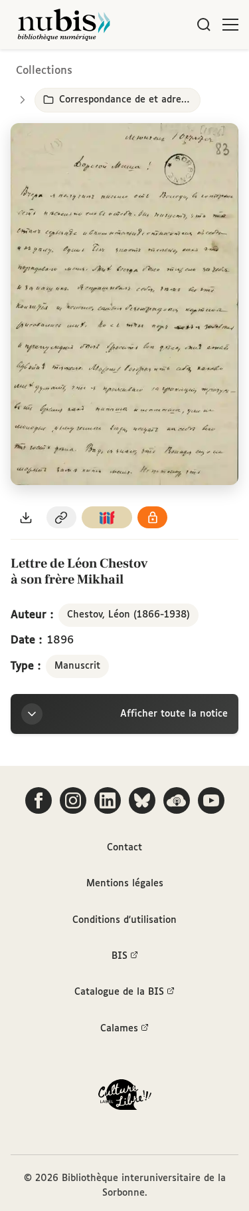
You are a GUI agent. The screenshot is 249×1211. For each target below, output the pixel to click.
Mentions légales (124, 883)
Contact (124, 847)
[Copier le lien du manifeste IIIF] (107, 517)
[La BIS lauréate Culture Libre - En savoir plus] (125, 1097)
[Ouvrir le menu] (230, 25)
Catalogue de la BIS (119, 992)
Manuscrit (77, 666)
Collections (44, 71)
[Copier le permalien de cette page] (61, 517)
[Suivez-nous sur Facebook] (38, 800)
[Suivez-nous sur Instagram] (73, 800)
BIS (119, 956)
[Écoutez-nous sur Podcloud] (176, 800)
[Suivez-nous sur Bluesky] (142, 800)
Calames (119, 1028)
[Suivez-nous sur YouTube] (211, 800)
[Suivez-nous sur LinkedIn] (107, 800)
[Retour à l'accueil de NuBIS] (64, 24)
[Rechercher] (204, 25)
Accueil (183, 68)
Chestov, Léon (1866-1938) (128, 614)
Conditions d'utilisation (124, 920)
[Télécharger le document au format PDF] (26, 517)
